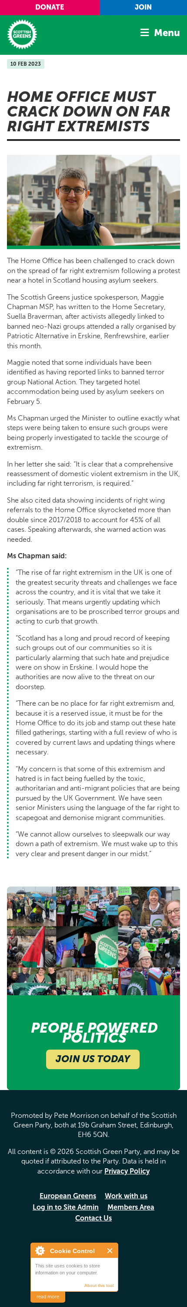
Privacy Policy (127, 1171)
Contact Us (93, 1218)
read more (48, 1297)
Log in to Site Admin (66, 1207)
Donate (49, 7)
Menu (167, 33)
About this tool (99, 1285)
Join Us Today (93, 1059)
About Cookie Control (39, 1250)
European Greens (68, 1196)
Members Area (130, 1207)
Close (110, 1251)
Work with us (126, 1196)
